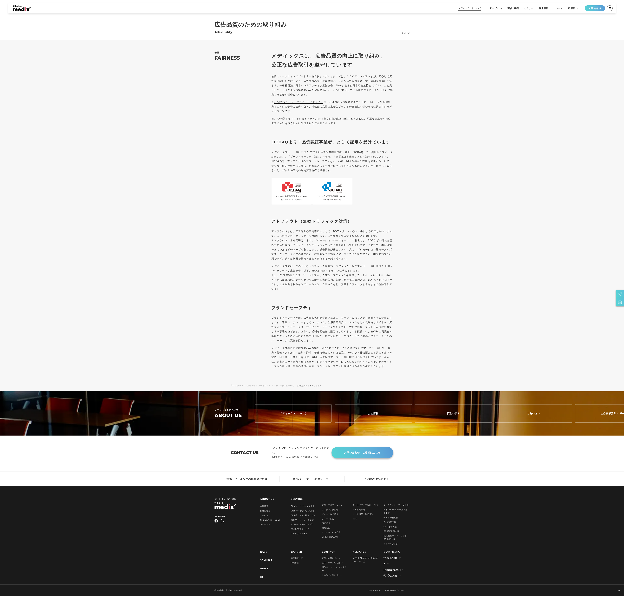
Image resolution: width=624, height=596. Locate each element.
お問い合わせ (595, 8)
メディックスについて (470, 8)
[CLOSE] (610, 8)
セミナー (528, 8)
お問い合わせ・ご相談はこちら (362, 452)
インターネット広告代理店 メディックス (252, 386)
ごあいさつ (533, 413)
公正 (404, 33)
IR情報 (572, 8)
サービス (495, 8)
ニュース (558, 8)
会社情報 (373, 413)
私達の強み (453, 413)
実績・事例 (513, 8)
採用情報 (543, 8)
